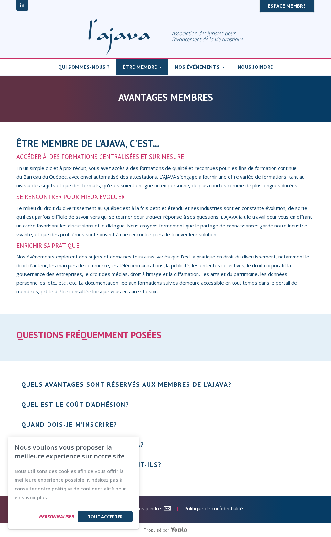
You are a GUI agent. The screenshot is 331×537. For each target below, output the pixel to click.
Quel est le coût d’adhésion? (76, 404)
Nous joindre (255, 67)
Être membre (140, 67)
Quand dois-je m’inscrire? (70, 424)
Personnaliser (56, 516)
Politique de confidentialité (213, 508)
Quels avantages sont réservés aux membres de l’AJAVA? (126, 384)
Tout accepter (105, 517)
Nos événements (197, 67)
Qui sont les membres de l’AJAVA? (82, 444)
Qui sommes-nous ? (84, 67)
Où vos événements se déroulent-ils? (92, 464)
